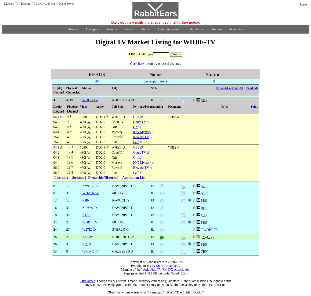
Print (254, 106)
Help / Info (194, 29)
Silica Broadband (167, 266)
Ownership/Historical (103, 177)
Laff (136, 142)
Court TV (139, 122)
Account (234, 29)
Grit (135, 127)
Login (303, 4)
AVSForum (50, 3)
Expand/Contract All (229, 88)
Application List (133, 177)
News (73, 29)
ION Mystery (142, 132)
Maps (145, 29)
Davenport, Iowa (155, 81)
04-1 (56, 117)
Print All (252, 88)
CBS (136, 117)
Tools (128, 29)
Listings (91, 29)
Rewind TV (141, 137)
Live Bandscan (168, 29)
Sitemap (216, 29)
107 (96, 81)
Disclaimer (87, 281)
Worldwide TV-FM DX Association (165, 269)
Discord (25, 3)
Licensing (61, 177)
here (141, 63)
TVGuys (37, 3)
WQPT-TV (211, 229)
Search (110, 29)
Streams (78, 177)
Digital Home (66, 3)
